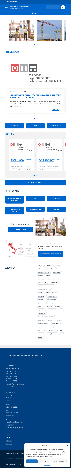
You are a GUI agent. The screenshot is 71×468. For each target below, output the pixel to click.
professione (60, 320)
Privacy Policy (47, 465)
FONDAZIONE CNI (35, 209)
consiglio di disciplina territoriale (46, 286)
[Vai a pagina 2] (36, 175)
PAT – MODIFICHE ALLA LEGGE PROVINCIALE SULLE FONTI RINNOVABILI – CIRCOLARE (35, 96)
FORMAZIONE (14, 126)
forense (51, 303)
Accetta (31, 461)
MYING (35, 126)
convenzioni (41, 296)
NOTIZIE (9, 134)
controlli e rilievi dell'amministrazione (47, 293)
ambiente (57, 265)
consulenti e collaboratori (44, 289)
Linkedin (8, 437)
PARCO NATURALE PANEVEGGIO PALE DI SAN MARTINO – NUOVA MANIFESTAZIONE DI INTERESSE (49, 161)
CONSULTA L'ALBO (20, 229)
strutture (59, 330)
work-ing (40, 337)
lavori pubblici (58, 306)
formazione (59, 303)
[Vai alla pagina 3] (37, 44)
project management (43, 323)
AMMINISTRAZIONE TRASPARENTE (15, 453)
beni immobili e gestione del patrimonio (47, 279)
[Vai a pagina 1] (34, 175)
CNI (35, 198)
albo (39, 265)
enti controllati (41, 303)
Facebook (9, 441)
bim (46, 282)
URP (21, 464)
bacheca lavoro (56, 272)
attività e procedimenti (43, 272)
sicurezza (51, 330)
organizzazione (42, 313)
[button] (67, 445)
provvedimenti (55, 323)
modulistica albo (52, 310)
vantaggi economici (52, 334)
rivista (49, 327)
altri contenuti (47, 265)
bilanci (39, 282)
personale (50, 320)
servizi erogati (41, 330)
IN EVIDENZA (12, 52)
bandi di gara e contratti (44, 275)
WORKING (56, 209)
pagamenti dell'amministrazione (46, 317)
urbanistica (41, 334)
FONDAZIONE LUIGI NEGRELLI (14, 210)
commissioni (54, 282)
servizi (56, 327)
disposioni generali (52, 296)
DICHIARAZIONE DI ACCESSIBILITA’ (15, 459)
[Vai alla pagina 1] (34, 44)
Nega (44, 461)
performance (41, 320)
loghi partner (41, 310)
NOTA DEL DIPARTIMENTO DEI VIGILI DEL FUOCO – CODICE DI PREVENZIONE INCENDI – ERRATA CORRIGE (21, 161)
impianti (40, 306)
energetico (40, 299)
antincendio (41, 269)
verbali (62, 334)
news (61, 310)
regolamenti (41, 327)
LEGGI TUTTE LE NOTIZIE (35, 183)
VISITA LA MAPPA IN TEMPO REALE (50, 254)
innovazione (49, 306)
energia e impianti (51, 299)
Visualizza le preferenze (59, 461)
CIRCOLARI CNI (56, 126)
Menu (35, 13)
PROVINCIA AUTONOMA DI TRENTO (14, 199)
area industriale (51, 269)
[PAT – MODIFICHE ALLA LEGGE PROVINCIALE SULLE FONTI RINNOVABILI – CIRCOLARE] (35, 73)
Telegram (9, 444)
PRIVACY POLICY (10, 464)
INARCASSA (56, 198)
